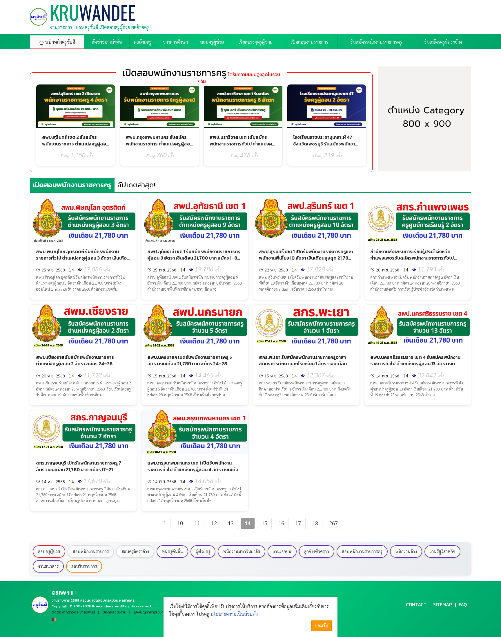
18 (315, 523)
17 (298, 523)
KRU (64, 593)
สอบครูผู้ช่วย (49, 551)
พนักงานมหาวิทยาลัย (241, 551)
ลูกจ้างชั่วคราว (316, 551)
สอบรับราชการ (84, 566)
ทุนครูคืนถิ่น (172, 551)
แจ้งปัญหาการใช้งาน (150, 612)
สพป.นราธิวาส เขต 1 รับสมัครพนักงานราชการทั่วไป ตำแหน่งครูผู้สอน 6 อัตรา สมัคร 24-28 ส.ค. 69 (242, 147)
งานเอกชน (282, 551)
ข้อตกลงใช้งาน (114, 612)
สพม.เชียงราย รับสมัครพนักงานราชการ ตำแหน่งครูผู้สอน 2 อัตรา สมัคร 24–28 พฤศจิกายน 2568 (75, 364)
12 (214, 523)
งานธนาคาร (48, 566)
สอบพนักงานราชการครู (362, 551)
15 (264, 523)
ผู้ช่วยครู (203, 551)
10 (180, 523)
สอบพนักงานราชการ (91, 551)
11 (197, 523)
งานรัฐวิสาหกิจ (442, 551)
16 (281, 523)
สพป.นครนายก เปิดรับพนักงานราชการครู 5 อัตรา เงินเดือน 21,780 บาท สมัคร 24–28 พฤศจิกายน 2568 (189, 364)
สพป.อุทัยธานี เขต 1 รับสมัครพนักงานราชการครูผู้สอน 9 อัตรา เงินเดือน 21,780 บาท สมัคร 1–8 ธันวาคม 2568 (193, 258)
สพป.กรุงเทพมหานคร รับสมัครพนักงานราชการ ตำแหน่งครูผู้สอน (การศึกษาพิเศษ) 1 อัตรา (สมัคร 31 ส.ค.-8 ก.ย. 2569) (159, 147)
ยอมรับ (321, 625)
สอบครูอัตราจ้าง (135, 551)
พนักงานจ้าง (406, 551)
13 (231, 523)
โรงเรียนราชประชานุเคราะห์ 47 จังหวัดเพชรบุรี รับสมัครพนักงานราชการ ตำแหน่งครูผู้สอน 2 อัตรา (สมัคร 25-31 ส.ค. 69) (325, 147)
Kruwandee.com (105, 606)
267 (333, 523)
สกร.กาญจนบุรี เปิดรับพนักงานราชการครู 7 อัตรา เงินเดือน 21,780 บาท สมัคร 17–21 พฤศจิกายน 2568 (78, 469)
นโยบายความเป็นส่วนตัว (234, 614)
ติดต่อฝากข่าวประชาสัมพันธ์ (73, 612)
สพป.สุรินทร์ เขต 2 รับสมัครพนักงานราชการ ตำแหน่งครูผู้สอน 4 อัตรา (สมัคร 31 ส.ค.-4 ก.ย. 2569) (75, 147)
